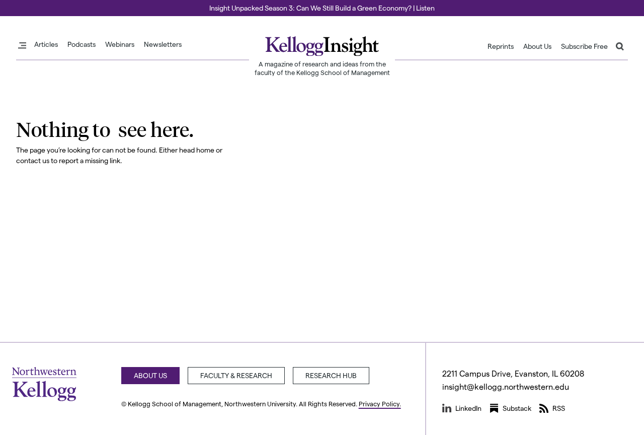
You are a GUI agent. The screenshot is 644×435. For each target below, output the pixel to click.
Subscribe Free (584, 46)
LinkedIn (468, 408)
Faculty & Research (236, 375)
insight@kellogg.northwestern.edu (505, 386)
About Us (537, 46)
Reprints (501, 46)
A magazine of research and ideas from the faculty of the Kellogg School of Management (322, 68)
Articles (46, 44)
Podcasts (81, 44)
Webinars (119, 44)
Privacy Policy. (380, 403)
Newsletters (163, 44)
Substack (517, 408)
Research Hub (331, 375)
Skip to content (26, 4)
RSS (558, 408)
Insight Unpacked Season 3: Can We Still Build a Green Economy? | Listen (322, 8)
